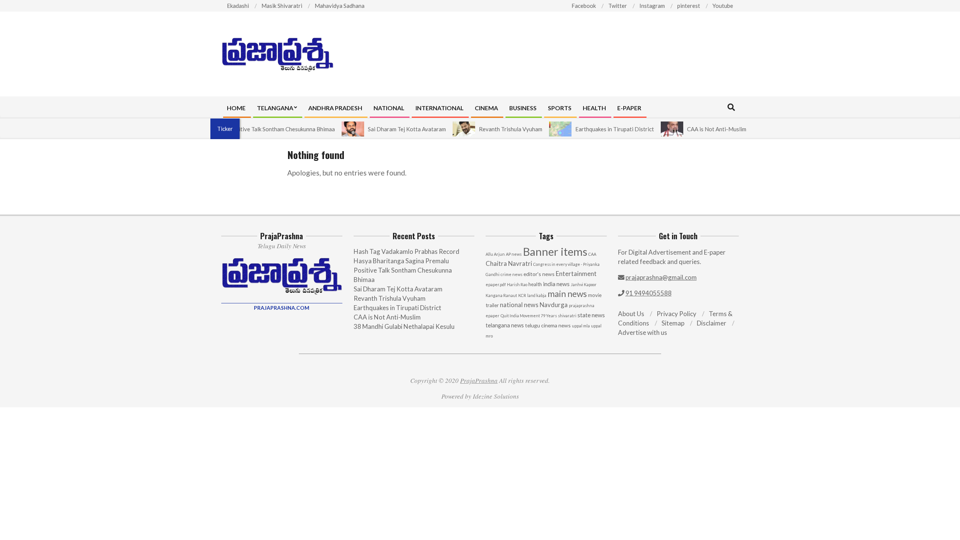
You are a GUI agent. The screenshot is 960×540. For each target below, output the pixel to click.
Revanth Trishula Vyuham (499, 129)
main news (567, 294)
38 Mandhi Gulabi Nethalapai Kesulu (404, 326)
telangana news (505, 325)
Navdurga (554, 305)
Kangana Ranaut (501, 295)
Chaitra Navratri (509, 263)
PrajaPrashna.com (281, 308)
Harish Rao (517, 284)
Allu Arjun (495, 254)
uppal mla (581, 325)
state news (591, 315)
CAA (592, 254)
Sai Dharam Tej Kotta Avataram (395, 129)
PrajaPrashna (479, 380)
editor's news (539, 274)
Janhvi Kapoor (584, 284)
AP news (514, 254)
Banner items (555, 251)
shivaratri (567, 315)
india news (556, 283)
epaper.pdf (496, 284)
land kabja (536, 295)
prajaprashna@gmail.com (661, 277)
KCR (522, 295)
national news (519, 305)
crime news (511, 274)
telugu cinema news (548, 325)
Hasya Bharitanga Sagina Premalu (401, 261)
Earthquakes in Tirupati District (603, 129)
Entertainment (576, 274)
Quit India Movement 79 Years (529, 315)
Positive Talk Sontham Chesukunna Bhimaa (270, 129)
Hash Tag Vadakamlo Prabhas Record (406, 251)
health (535, 284)
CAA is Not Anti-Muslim (705, 129)
